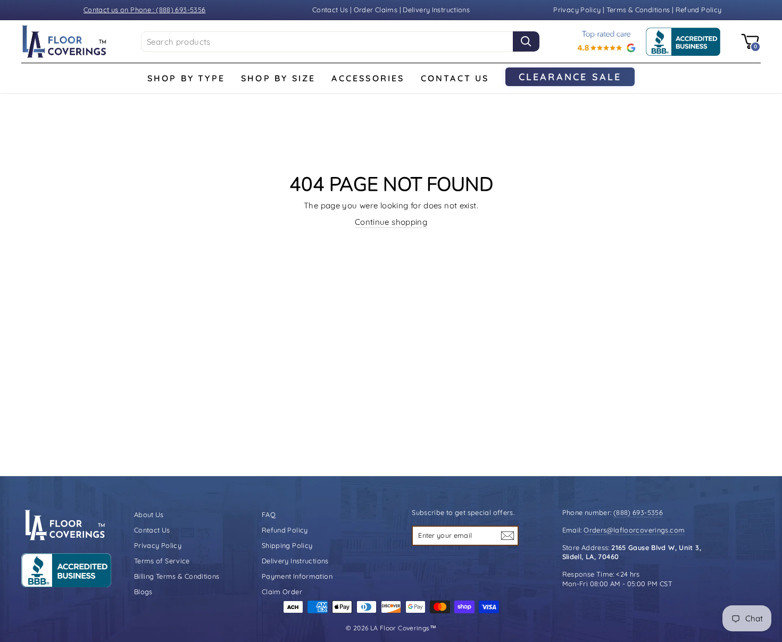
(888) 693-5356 (638, 512)
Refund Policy (699, 9)
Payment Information (297, 576)
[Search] (526, 41)
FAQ (269, 514)
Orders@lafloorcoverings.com (634, 530)
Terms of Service (162, 560)
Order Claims (376, 9)
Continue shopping (391, 222)
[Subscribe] (507, 535)
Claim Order (282, 591)
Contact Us (330, 9)
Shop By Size (278, 78)
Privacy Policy (578, 9)
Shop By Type (186, 78)
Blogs (143, 591)
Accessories (367, 78)
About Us (149, 514)
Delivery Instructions (436, 9)
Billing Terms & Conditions (177, 576)
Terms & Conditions (638, 9)
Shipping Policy (287, 545)
